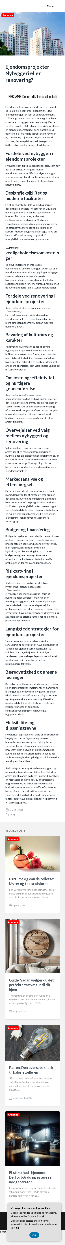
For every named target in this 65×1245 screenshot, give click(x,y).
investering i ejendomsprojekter (23, 586)
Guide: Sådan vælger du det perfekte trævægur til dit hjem (31, 985)
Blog (12, 814)
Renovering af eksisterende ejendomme (27, 308)
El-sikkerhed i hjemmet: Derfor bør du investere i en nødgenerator (31, 1177)
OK (34, 1235)
